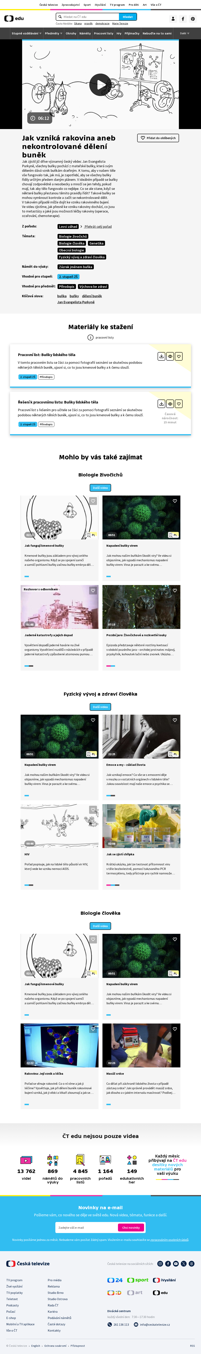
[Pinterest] (193, 19)
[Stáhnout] (161, 356)
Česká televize (48, 4)
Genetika (96, 243)
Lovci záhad (68, 226)
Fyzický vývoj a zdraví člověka (82, 257)
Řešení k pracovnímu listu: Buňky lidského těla (58, 402)
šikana (78, 23)
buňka (62, 296)
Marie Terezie (120, 23)
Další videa (100, 488)
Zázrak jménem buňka (75, 267)
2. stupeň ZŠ (68, 276)
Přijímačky (132, 33)
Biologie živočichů (73, 236)
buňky (74, 296)
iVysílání (100, 4)
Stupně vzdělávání (25, 33)
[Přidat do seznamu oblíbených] (179, 356)
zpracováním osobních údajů (169, 1240)
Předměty (52, 33)
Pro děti (134, 4)
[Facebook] (183, 19)
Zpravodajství (71, 4)
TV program (117, 4)
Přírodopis (66, 286)
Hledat (128, 17)
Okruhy (71, 33)
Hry (119, 33)
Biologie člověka (71, 243)
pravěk (88, 23)
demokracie (102, 23)
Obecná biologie (71, 250)
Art (145, 4)
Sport (87, 4)
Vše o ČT (156, 4)
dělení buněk (92, 296)
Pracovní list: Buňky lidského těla (46, 354)
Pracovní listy (103, 33)
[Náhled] (170, 356)
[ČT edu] (14, 20)
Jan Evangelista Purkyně (76, 302)
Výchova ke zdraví (93, 286)
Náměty (85, 33)
